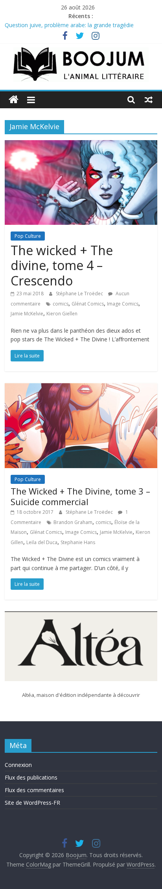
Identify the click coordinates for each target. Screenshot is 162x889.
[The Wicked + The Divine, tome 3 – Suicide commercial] (81, 387)
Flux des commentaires (34, 790)
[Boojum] (13, 99)
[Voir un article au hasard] (148, 99)
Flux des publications (31, 777)
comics (60, 303)
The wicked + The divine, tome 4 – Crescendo (62, 265)
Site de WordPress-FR (32, 802)
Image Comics (122, 303)
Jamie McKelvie (27, 313)
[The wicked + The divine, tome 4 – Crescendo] (81, 145)
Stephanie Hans (78, 542)
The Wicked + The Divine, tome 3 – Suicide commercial (80, 496)
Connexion (18, 765)
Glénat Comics (88, 303)
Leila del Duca (41, 542)
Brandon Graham (72, 522)
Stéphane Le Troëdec (80, 293)
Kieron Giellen (61, 313)
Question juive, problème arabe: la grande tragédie (69, 28)
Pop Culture (28, 236)
